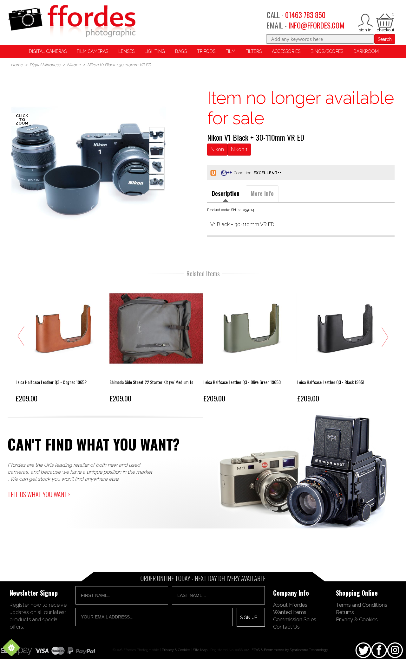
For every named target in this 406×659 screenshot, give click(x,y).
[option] (89, 165)
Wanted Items (289, 612)
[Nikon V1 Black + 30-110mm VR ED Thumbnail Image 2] (156, 166)
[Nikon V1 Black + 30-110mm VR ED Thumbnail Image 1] (156, 150)
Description (225, 193)
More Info (262, 193)
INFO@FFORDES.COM (316, 25)
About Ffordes (290, 605)
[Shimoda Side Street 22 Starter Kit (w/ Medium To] (156, 343)
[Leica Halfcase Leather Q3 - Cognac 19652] (62, 343)
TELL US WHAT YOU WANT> (39, 494)
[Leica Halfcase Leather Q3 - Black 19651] (344, 343)
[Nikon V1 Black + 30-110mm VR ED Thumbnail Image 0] (89, 165)
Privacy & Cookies (357, 619)
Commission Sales (294, 619)
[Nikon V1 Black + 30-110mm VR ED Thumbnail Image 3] (156, 182)
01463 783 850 (305, 15)
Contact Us (286, 627)
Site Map (200, 650)
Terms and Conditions (361, 605)
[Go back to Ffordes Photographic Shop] (71, 21)
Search (385, 39)
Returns (345, 612)
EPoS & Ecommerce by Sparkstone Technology (290, 650)
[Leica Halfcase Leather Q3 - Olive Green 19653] (250, 343)
